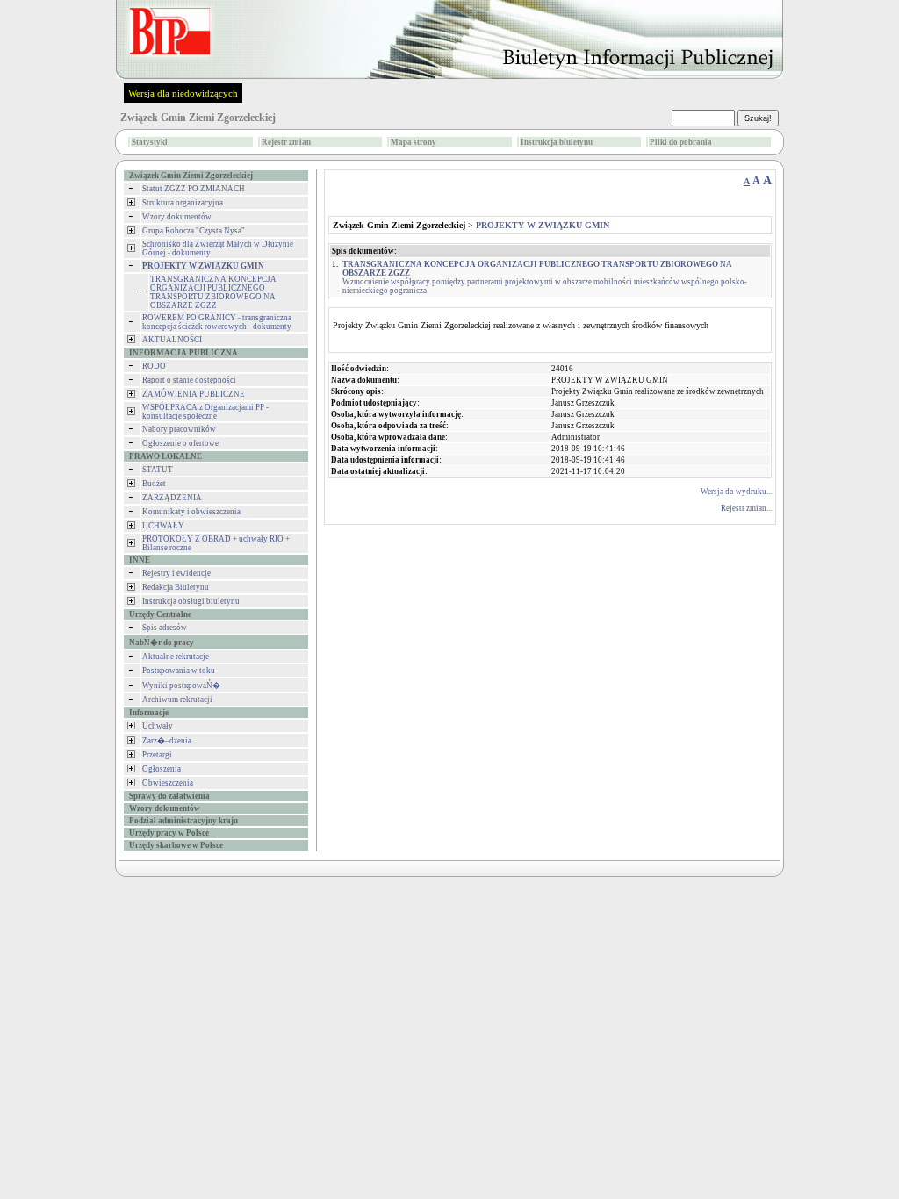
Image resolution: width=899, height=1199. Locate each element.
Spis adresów (164, 627)
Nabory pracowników (179, 429)
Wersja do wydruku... (736, 491)
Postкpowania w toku (178, 670)
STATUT (157, 469)
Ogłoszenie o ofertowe (180, 443)
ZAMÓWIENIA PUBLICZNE (193, 394)
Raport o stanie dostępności (189, 380)
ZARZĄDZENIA (172, 497)
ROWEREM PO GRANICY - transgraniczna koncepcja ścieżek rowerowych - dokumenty (216, 322)
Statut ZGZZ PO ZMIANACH (193, 188)
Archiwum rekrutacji (177, 699)
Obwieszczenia (167, 783)
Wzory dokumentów (177, 216)
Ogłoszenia (161, 769)
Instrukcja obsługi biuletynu (191, 601)
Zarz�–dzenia (166, 740)
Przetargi (157, 754)
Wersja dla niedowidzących (183, 93)
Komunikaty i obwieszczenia (191, 511)
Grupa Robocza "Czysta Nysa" (193, 230)
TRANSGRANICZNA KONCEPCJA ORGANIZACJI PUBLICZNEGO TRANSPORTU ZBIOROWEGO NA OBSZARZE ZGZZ (213, 292)
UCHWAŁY (163, 525)
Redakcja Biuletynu (175, 587)
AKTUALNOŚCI (172, 339)
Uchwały (157, 726)
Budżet (154, 483)
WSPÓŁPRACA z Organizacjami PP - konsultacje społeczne (205, 411)
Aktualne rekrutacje (175, 656)
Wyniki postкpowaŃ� (181, 685)
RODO (154, 366)
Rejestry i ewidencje (176, 573)
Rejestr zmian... (746, 508)
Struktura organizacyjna (182, 202)
